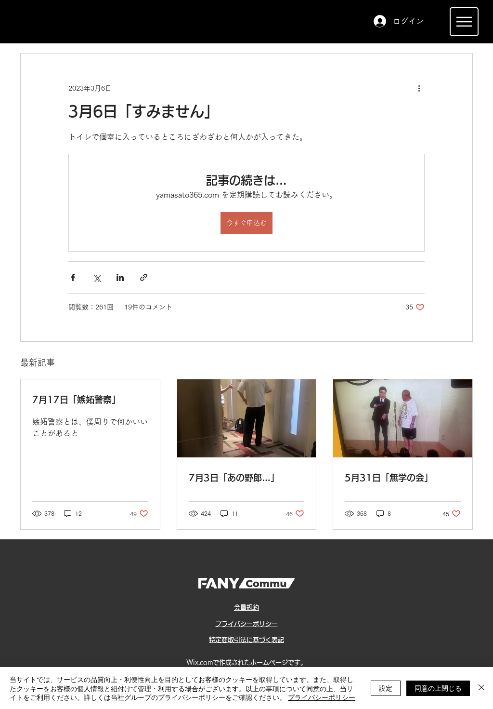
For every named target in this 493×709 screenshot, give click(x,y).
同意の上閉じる (438, 688)
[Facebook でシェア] (73, 277)
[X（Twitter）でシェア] (96, 277)
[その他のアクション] (419, 88)
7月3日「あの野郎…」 (234, 477)
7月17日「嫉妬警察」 (76, 399)
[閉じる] (481, 688)
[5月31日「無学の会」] (402, 418)
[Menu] (464, 21)
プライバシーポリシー (321, 697)
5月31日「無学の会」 (389, 477)
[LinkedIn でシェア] (120, 277)
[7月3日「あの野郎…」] (246, 418)
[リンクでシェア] (143, 277)
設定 (385, 688)
